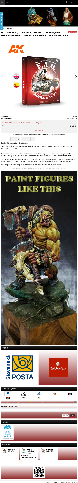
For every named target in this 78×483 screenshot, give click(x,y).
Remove (65, 415)
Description (5, 139)
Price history (15, 139)
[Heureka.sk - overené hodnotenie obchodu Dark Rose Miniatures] (7, 439)
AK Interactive (72, 118)
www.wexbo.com (66, 482)
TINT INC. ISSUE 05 (11, 451)
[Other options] (76, 2)
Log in (76, 482)
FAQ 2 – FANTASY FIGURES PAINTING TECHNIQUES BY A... (29, 454)
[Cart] (71, 2)
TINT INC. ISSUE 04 (49, 451)
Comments (25, 139)
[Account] (62, 2)
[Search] (67, 2)
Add (73, 415)
